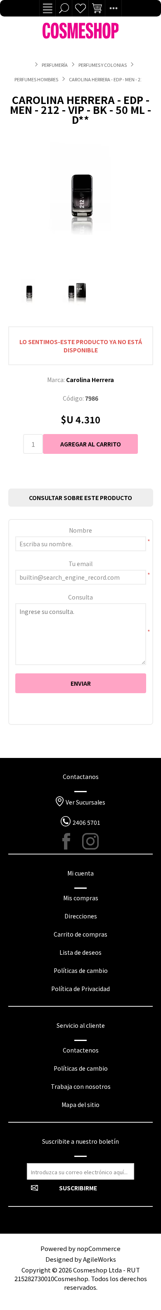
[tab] (80, 498)
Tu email (80, 563)
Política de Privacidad (80, 988)
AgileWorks (99, 1259)
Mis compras (80, 898)
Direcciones (80, 916)
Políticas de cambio (81, 970)
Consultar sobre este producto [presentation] (80, 497)
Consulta (80, 597)
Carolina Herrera (90, 379)
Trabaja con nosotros (81, 1086)
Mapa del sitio (80, 1104)
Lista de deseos (80, 8)
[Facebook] (70, 841)
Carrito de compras (80, 934)
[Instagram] (90, 841)
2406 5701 (86, 822)
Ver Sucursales (85, 802)
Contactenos (81, 1050)
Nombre (80, 530)
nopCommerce (99, 1248)
